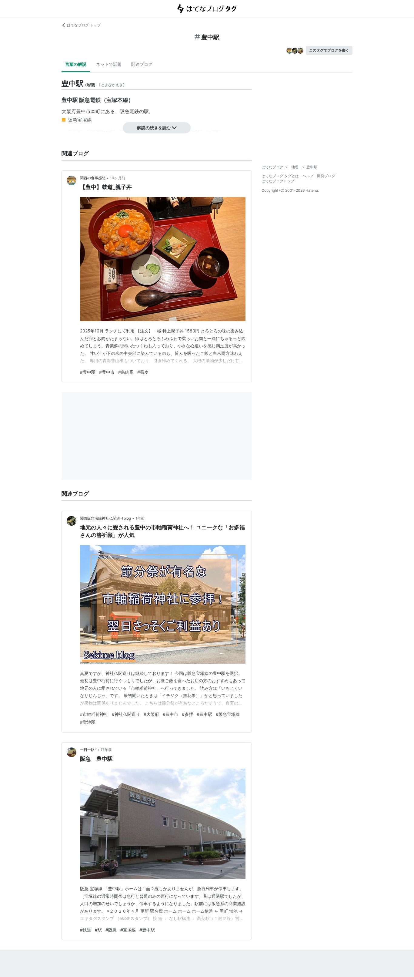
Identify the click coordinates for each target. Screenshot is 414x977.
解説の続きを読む (154, 127)
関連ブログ (141, 64)
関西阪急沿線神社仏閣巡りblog (105, 518)
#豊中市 (107, 372)
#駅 (98, 929)
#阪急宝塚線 (228, 714)
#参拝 (187, 714)
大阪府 (69, 111)
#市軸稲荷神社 (94, 714)
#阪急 (111, 929)
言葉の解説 (75, 64)
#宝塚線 (128, 929)
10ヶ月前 (117, 178)
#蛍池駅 (87, 722)
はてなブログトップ (278, 181)
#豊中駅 (87, 372)
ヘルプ (307, 176)
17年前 (106, 749)
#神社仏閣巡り (126, 714)
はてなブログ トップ (84, 25)
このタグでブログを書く (329, 50)
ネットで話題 (109, 64)
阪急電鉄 (129, 111)
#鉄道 (85, 929)
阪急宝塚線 (80, 120)
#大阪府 (151, 714)
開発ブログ (326, 176)
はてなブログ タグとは (280, 176)
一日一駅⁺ (88, 749)
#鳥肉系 (126, 372)
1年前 (140, 518)
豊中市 (83, 111)
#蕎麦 (143, 372)
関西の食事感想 (92, 178)
